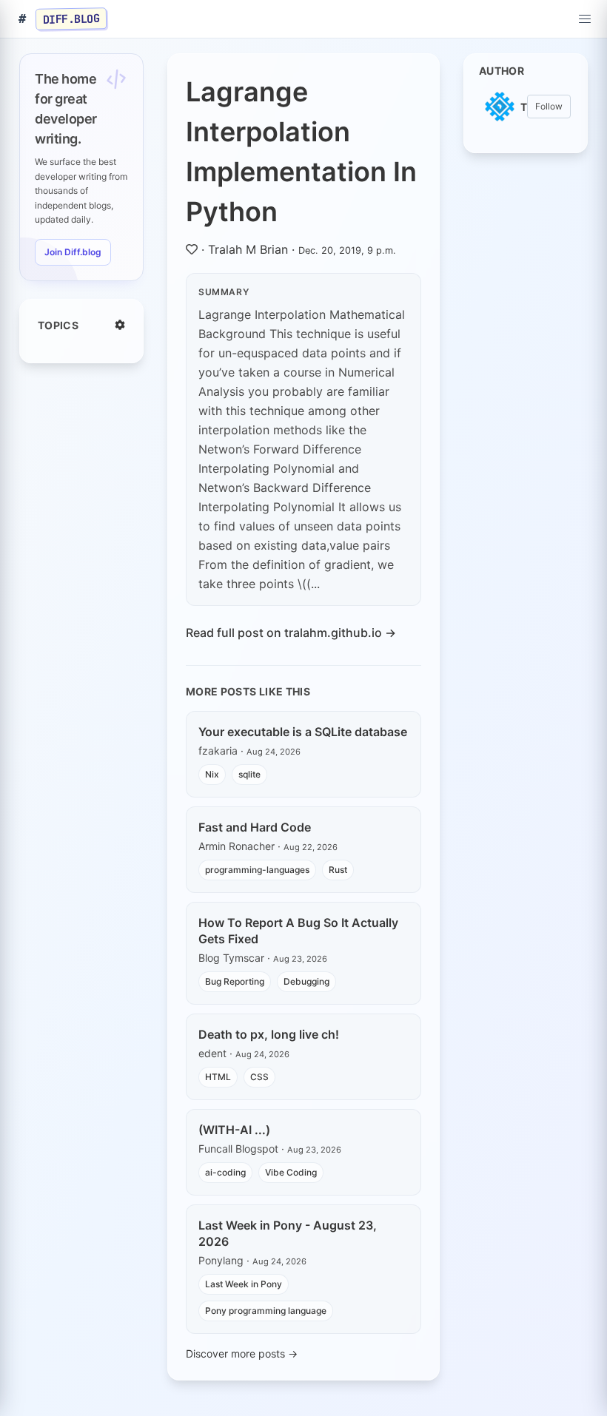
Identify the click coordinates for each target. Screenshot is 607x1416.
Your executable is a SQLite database (302, 731)
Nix (212, 774)
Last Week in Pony (243, 1283)
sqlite (249, 774)
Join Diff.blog (72, 251)
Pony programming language (265, 1310)
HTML (218, 1076)
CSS (259, 1076)
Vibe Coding (291, 1172)
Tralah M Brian (248, 249)
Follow (549, 106)
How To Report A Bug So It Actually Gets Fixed (298, 930)
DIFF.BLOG (71, 18)
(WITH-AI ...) (234, 1129)
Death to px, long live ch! (268, 1034)
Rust (338, 869)
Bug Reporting (234, 981)
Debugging (306, 981)
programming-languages (257, 869)
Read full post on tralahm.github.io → (291, 632)
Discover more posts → (242, 1353)
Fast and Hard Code (254, 827)
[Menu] (584, 19)
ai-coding (225, 1172)
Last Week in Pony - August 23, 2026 (287, 1233)
